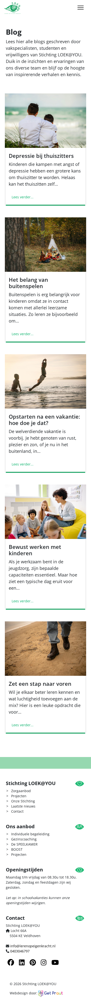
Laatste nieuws (23, 806)
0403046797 (20, 951)
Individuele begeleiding (30, 834)
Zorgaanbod (21, 790)
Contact (17, 811)
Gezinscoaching (24, 839)
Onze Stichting (23, 801)
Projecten (18, 796)
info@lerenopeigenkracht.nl (33, 946)
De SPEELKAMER (24, 844)
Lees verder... (22, 197)
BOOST (17, 849)
